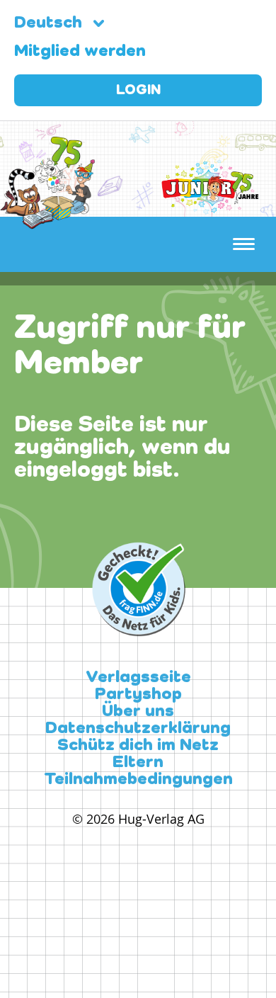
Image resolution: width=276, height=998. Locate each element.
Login (138, 91)
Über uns (138, 711)
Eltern (138, 762)
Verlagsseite (138, 677)
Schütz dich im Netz (138, 745)
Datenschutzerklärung (138, 728)
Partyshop (138, 694)
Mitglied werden (80, 51)
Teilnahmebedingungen (138, 779)
